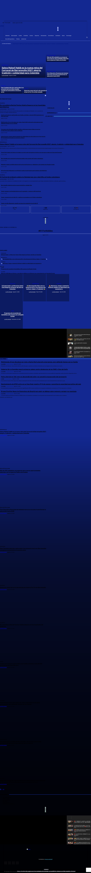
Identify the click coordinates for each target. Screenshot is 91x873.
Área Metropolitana (51, 55)
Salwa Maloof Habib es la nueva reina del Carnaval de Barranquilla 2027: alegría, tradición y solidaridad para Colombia (42, 144)
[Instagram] (9, 862)
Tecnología (12, 283)
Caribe (12, 310)
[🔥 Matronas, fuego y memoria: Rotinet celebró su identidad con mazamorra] (57, 287)
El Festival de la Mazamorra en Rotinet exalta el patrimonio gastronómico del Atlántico (24, 170)
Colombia (2, 700)
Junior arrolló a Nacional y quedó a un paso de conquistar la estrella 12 (19, 203)
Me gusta (15, 206)
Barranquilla (35, 283)
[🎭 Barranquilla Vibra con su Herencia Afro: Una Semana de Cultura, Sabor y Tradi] (34, 287)
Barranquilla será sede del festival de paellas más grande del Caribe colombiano (22, 158)
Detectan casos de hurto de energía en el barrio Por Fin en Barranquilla (23, 587)
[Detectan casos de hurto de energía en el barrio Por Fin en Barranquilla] (34, 86)
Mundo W (28, 871)
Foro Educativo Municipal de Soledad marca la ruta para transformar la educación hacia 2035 (23, 510)
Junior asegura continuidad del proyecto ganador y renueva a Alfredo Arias (21, 191)
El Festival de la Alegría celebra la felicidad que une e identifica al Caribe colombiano (30, 177)
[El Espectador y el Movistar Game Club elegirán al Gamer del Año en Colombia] (11, 287)
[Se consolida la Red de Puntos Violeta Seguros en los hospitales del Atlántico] (23, 607)
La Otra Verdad (3, 146)
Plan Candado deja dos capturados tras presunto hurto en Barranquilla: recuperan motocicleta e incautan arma (23, 549)
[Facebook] (5, 862)
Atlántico (26, 88)
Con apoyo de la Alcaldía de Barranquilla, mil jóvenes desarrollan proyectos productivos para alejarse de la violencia (20, 742)
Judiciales (3, 85)
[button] (87, 37)
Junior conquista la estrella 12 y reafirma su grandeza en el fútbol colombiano (21, 197)
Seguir (45, 206)
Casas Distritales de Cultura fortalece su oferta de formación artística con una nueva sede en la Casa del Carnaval (31, 152)
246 (3, 789)
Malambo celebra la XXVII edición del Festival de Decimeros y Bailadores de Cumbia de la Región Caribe (28, 164)
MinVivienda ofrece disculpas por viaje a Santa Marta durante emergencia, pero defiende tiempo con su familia (20, 703)
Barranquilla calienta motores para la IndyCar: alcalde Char (16, 185)
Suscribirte (76, 206)
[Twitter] (13, 862)
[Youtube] (17, 862)
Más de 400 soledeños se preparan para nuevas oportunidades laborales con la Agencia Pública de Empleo (20, 471)
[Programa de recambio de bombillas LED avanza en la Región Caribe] (11, 315)
